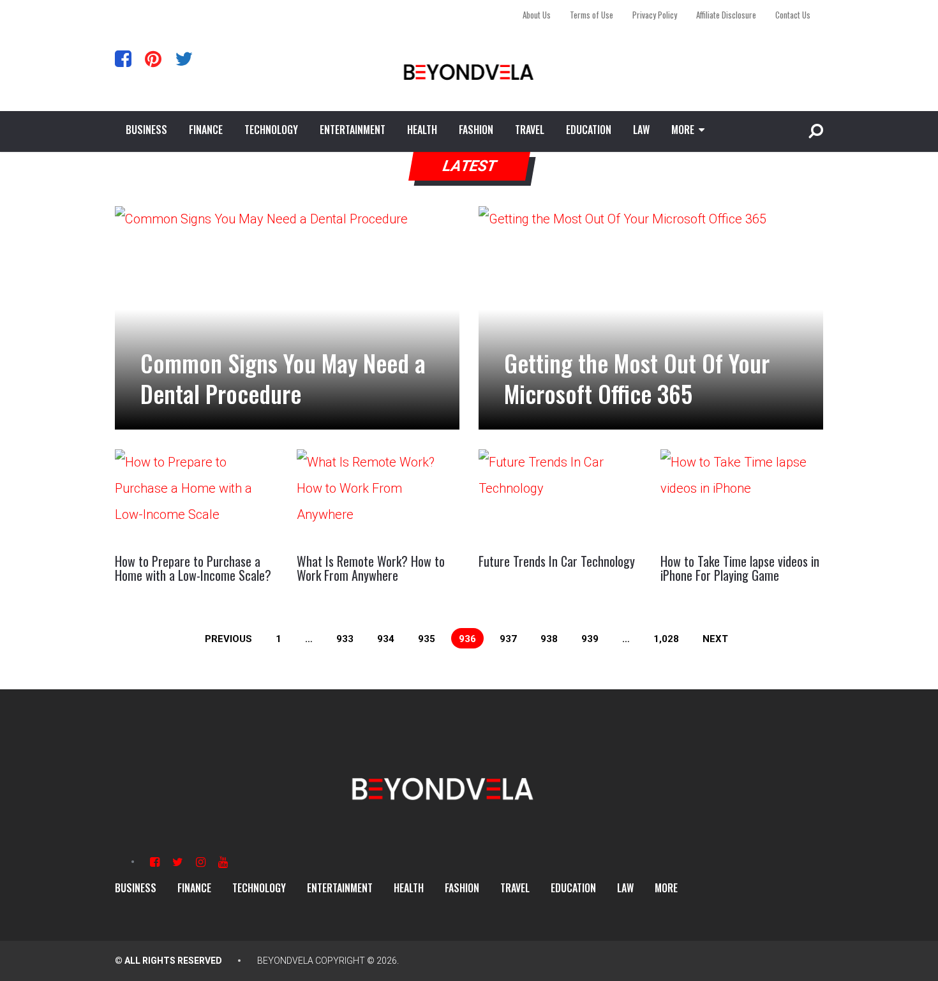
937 (508, 639)
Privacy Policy (654, 14)
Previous (228, 639)
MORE (682, 129)
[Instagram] (200, 862)
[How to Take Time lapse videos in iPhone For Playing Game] (741, 495)
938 (549, 639)
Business (146, 129)
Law (641, 129)
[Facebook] (123, 58)
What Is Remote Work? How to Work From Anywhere (371, 568)
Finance (206, 129)
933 (345, 639)
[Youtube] (223, 862)
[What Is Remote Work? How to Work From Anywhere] (378, 495)
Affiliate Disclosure (726, 14)
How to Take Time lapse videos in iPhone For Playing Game (739, 568)
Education (588, 129)
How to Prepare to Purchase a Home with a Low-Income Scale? (193, 568)
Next (715, 639)
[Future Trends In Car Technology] (560, 495)
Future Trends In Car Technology (557, 561)
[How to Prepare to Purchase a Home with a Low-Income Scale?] (196, 495)
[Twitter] (184, 58)
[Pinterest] (153, 58)
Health (422, 129)
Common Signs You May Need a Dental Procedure (283, 378)
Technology (271, 129)
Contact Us (792, 14)
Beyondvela (285, 960)
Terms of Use (591, 14)
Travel (529, 129)
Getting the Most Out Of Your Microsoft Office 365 (637, 378)
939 (590, 639)
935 (426, 639)
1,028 (666, 639)
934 (385, 639)
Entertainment (352, 129)
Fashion (476, 129)
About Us (537, 14)
